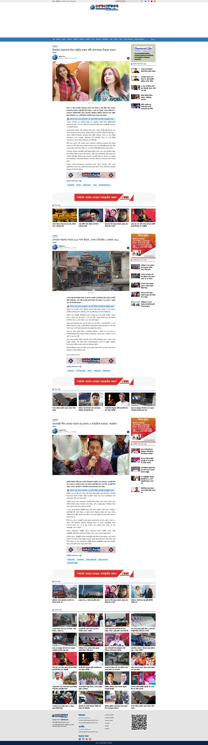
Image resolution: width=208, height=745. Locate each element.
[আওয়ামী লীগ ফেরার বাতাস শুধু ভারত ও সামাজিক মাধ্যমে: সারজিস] (90, 455)
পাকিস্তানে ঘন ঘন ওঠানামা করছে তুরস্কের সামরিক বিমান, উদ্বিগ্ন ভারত (147, 267)
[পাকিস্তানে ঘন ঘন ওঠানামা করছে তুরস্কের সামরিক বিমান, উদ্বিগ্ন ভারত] (91, 639)
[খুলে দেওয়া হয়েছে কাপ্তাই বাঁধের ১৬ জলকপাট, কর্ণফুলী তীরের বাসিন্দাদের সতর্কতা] (143, 620)
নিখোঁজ (89, 371)
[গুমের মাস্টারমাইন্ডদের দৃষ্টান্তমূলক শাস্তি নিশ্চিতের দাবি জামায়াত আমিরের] (117, 639)
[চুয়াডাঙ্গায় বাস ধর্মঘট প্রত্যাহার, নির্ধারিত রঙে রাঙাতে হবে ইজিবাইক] (91, 697)
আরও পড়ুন (57, 205)
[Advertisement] (104, 25)
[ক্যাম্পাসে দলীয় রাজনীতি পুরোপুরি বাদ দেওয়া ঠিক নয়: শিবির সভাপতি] (143, 678)
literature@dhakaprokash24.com (88, 723)
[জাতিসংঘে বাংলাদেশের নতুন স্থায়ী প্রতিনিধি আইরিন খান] (143, 591)
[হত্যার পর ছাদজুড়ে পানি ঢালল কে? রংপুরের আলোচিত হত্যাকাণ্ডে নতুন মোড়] (143, 399)
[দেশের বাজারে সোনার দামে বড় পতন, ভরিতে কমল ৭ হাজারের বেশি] (64, 215)
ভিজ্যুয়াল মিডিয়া (139, 39)
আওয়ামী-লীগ (71, 185)
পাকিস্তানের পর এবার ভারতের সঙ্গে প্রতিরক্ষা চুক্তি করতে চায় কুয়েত (148, 304)
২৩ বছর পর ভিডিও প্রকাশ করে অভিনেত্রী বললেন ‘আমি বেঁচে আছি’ (148, 88)
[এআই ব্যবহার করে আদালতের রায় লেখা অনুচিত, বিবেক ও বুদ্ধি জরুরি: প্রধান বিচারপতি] (117, 620)
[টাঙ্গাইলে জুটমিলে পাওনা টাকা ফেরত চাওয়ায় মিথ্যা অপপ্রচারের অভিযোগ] (117, 697)
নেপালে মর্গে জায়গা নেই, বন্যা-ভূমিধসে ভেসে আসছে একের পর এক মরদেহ (148, 277)
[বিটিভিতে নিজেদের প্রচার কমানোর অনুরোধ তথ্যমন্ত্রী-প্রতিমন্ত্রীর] (117, 678)
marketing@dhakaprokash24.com (88, 732)
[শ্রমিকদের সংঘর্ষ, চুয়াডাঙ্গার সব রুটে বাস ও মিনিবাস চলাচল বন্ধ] (64, 591)
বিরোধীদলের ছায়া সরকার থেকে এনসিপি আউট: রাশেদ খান (148, 490)
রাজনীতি (69, 39)
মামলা (94, 185)
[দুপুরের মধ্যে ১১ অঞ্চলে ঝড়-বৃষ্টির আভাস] (91, 591)
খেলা (93, 39)
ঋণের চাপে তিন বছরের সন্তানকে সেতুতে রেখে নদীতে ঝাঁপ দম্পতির (148, 295)
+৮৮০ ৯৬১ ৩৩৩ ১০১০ (84, 718)
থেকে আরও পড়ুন (74, 181)
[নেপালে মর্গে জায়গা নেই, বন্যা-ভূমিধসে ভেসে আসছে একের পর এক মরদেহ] (117, 659)
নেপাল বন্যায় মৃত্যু (80, 371)
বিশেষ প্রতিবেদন (128, 39)
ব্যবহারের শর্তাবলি (109, 718)
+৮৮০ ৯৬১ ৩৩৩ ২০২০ (84, 729)
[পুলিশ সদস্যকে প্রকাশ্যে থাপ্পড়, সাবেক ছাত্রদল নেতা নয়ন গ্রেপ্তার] (143, 659)
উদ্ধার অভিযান (106, 371)
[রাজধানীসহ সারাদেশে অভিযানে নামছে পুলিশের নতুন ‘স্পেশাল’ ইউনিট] (143, 639)
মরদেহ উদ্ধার (97, 371)
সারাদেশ (81, 39)
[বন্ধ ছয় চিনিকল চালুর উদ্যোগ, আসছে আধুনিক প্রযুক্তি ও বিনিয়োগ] (91, 678)
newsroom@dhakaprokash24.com (88, 720)
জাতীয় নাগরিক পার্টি (91, 560)
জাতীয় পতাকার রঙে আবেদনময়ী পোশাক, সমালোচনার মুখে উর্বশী (147, 107)
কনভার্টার (107, 729)
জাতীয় (63, 39)
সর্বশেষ (58, 39)
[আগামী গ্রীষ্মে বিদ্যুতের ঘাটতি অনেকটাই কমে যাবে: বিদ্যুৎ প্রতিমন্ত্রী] (117, 399)
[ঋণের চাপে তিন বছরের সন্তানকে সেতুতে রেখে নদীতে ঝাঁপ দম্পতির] (117, 215)
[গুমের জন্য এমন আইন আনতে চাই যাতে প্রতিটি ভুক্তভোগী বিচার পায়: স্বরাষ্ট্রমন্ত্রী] (143, 215)
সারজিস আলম (71, 560)
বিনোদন (98, 39)
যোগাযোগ (107, 723)
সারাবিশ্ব (88, 39)
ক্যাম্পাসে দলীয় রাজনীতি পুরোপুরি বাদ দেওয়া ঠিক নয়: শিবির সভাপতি (147, 461)
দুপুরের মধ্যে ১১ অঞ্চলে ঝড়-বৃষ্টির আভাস (89, 600)
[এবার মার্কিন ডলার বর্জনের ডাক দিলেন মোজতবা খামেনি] (91, 215)
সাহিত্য (116, 39)
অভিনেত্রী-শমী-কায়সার (104, 185)
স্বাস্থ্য (111, 39)
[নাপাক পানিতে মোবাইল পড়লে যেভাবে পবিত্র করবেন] (64, 399)
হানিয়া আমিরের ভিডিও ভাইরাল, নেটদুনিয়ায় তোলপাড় (147, 97)
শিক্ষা (121, 39)
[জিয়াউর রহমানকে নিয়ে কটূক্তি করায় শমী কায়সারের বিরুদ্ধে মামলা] (90, 81)
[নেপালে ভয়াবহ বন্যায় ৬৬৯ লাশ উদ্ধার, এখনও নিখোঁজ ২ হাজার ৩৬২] (90, 271)
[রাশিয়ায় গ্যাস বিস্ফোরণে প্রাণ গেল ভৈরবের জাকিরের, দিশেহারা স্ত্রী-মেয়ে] (91, 399)
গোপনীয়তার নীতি (109, 715)
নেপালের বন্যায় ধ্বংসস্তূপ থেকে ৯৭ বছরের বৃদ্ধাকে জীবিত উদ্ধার (147, 286)
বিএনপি (79, 185)
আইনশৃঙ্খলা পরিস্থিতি (73, 563)
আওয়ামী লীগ (80, 560)
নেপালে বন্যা (71, 371)
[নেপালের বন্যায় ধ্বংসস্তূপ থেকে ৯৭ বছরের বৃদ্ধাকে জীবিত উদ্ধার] (64, 697)
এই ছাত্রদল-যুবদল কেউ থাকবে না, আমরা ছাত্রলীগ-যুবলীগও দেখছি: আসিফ (147, 79)
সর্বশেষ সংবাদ (58, 610)
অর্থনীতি (75, 39)
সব (154, 39)
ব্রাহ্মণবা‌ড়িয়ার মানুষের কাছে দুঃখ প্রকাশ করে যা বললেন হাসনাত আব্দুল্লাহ (148, 470)
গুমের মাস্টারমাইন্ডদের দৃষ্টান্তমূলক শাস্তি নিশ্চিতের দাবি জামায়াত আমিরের (147, 451)
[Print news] (128, 58)
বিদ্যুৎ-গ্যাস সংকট (103, 560)
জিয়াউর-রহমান (87, 185)
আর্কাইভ (107, 726)
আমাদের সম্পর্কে (109, 720)
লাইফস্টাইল (105, 39)
